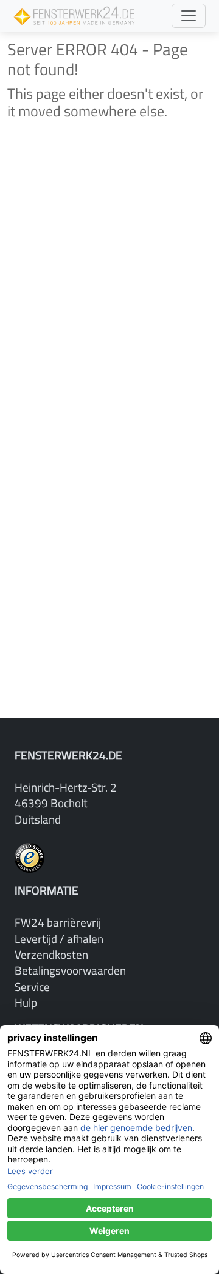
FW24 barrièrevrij (58, 922)
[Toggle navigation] (189, 16)
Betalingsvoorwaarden (70, 970)
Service (32, 986)
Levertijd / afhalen (59, 938)
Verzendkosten (51, 954)
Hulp (26, 1002)
